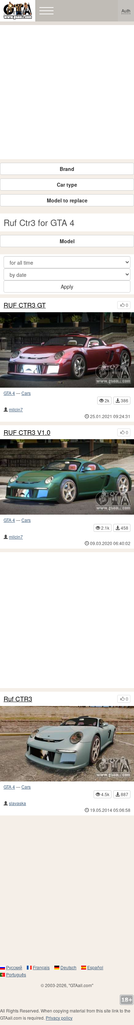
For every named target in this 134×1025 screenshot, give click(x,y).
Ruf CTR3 (18, 698)
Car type (67, 184)
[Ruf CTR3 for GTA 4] (67, 743)
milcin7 (16, 409)
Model (67, 241)
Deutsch (68, 967)
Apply (67, 286)
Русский (14, 967)
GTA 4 (9, 393)
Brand (67, 168)
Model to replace (67, 200)
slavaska (17, 803)
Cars (26, 393)
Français (41, 967)
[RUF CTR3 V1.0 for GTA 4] (67, 477)
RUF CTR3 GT (25, 305)
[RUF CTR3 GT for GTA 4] (67, 350)
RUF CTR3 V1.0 (27, 432)
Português (16, 974)
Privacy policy (59, 1018)
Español (95, 967)
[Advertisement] (67, 92)
